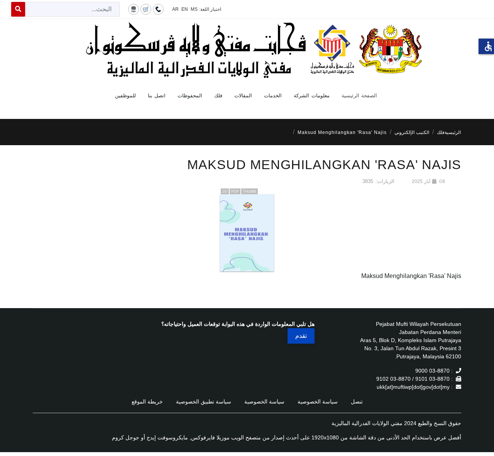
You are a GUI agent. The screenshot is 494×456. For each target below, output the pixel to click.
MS (194, 9)
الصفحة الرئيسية (359, 95)
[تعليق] (146, 9)
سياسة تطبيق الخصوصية (203, 401)
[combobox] (72, 9)
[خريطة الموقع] (133, 9)
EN (184, 9)
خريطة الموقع (147, 401)
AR (175, 9)
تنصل (357, 401)
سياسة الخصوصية (318, 401)
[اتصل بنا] (158, 9)
